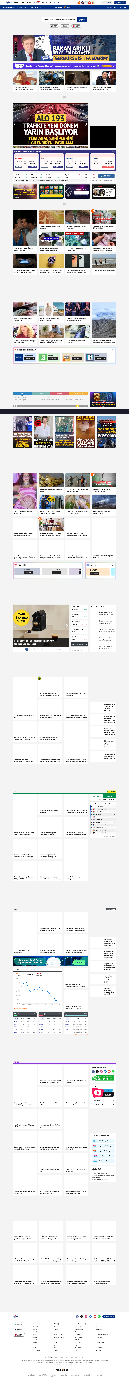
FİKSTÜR (109, 796)
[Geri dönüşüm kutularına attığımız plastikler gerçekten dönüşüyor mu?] (50, 684)
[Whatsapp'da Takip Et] (113, 1071)
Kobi (55, 1347)
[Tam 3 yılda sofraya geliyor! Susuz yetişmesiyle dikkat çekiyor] (49, 147)
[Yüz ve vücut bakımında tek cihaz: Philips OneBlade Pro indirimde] (51, 547)
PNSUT (15, 1027)
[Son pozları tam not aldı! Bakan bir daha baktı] (25, 1171)
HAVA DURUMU (58, 7)
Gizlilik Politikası (69, 1357)
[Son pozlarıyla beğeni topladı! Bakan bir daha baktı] (50, 1182)
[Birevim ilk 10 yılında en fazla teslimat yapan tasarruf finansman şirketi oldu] (78, 1227)
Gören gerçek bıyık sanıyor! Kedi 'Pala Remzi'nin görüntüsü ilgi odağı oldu (108, 746)
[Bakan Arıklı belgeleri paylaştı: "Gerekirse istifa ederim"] (64, 48)
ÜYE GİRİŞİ (108, 3)
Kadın (34, 1334)
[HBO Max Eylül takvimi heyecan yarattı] (25, 695)
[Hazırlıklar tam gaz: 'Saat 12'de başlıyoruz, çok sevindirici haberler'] (25, 728)
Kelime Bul (98, 1326)
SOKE (40, 1021)
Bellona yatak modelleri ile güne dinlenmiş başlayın (77, 1260)
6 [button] (42, 649)
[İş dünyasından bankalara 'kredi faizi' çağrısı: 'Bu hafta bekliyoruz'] (29, 147)
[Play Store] (19, 1324)
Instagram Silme (100, 1342)
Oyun (97, 1324)
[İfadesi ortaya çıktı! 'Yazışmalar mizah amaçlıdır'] (76, 1094)
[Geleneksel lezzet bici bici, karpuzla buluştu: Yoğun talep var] (25, 750)
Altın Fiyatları (78, 1337)
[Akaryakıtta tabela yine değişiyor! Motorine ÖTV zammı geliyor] (57, 147)
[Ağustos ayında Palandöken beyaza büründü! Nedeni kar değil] (104, 320)
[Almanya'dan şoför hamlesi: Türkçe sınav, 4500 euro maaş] (76, 919)
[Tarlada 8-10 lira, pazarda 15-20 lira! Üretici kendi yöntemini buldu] (64, 147)
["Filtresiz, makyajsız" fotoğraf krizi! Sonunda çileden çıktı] (50, 1138)
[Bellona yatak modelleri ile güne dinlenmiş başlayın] (78, 1250)
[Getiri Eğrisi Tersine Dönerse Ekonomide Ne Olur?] (104, 480)
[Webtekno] (75, 1375)
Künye (46, 1357)
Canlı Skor (112, 792)
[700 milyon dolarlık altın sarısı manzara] (51, 217)
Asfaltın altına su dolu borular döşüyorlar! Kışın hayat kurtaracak (109, 720)
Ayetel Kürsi (99, 1347)
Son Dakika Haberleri (38, 1324)
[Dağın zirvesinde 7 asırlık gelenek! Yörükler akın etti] (96, 756)
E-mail (55, 1342)
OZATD (67, 1032)
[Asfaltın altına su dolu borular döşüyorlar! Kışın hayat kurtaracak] (96, 719)
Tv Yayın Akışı (96, 1100)
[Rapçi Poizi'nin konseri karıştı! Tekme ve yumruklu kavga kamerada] (67, 147)
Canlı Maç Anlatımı (59, 1337)
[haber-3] (64, 432)
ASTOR (67, 1024)
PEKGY (41, 1024)
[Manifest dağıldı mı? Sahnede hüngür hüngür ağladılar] (25, 524)
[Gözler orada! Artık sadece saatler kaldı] (25, 930)
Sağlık (55, 1326)
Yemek (35, 1332)
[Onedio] (63, 1375)
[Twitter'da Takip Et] (97, 1071)
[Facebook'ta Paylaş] (101, 1178)
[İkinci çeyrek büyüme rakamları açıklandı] (77, 331)
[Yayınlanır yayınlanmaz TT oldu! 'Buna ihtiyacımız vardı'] (76, 1182)
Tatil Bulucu (99, 1332)
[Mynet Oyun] (51, 191)
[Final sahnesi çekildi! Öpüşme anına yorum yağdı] (25, 228)
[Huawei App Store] (19, 1335)
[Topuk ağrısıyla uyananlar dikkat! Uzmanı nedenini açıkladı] (51, 331)
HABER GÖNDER (114, 7)
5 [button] (38, 649)
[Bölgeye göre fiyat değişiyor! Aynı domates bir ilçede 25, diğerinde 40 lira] (50, 728)
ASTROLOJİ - (81, 189)
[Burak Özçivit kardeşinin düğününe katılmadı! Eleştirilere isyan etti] (74, 147)
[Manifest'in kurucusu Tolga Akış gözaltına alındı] (25, 1116)
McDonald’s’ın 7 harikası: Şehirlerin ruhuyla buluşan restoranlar (22, 1239)
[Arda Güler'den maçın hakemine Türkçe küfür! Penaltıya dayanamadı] (25, 868)
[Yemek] (90, 2)
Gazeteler (56, 1340)
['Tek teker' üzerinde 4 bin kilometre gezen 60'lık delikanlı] (77, 524)
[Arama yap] (99, 3)
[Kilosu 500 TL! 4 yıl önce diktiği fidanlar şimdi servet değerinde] (51, 1250)
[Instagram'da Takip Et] (101, 1071)
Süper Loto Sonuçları (105, 1151)
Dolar (41, 970)
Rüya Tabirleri (78, 1345)
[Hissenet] (97, 1375)
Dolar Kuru (77, 1340)
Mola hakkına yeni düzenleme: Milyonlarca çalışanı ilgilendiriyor (109, 980)
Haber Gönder (110, 1316)
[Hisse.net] (25, 191)
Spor (34, 1345)
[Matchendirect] (43, 1375)
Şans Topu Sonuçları (105, 1156)
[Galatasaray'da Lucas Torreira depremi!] (34, 147)
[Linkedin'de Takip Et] (105, 1071)
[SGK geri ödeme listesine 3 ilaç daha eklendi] (76, 684)
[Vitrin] (86, 2)
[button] (3, 3)
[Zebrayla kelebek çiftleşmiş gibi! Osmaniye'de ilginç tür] (96, 707)
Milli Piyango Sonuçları (106, 1141)
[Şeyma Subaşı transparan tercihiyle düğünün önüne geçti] (19, 147)
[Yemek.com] (87, 1375)
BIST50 (25, 970)
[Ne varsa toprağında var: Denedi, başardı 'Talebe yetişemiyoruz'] (51, 1272)
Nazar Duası (99, 1350)
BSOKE (41, 1029)
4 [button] (34, 649)
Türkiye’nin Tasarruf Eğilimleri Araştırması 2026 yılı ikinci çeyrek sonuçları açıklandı (104, 1261)
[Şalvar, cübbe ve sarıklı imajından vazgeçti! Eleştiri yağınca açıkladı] (25, 1138)
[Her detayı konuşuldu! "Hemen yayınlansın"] (77, 217)
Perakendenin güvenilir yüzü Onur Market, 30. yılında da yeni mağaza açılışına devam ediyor (24, 1283)
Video (35, 1347)
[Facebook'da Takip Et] (93, 1071)
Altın (58, 970)
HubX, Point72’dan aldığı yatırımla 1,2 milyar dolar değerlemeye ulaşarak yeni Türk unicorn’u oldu (51, 1240)
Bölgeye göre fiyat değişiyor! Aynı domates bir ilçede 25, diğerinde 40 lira (109, 967)
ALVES (41, 1027)
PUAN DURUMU (96, 796)
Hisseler (77, 1332)
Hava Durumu (78, 1347)
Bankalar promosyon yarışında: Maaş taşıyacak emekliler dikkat (109, 992)
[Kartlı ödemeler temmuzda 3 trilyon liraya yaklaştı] (104, 1272)
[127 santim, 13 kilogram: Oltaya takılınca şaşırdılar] (77, 480)
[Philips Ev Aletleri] (80, 2)
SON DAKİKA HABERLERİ (9, 7)
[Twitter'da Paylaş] (105, 1178)
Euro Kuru (77, 1342)
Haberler (35, 1326)
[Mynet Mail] (125, 7)
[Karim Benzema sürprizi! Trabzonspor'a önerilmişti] (77, 147)
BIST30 (33, 970)
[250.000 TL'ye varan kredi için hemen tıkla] (31, 147)
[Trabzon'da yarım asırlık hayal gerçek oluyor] (50, 124)
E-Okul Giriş (99, 1337)
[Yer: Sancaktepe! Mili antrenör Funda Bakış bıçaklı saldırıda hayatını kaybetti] (79, 147)
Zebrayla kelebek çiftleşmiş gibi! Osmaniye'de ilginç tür (109, 707)
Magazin (35, 1337)
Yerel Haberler (37, 1350)
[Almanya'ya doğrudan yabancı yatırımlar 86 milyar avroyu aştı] (77, 547)
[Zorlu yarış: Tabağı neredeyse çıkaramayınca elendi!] (77, 309)
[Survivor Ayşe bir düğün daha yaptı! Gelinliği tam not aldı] (25, 1083)
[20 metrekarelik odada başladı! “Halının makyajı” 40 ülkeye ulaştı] (39, 147)
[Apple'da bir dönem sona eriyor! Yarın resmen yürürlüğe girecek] (82, 147)
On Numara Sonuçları (105, 1161)
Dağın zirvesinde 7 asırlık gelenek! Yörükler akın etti (109, 756)
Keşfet (76, 1350)
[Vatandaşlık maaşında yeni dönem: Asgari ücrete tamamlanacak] (36, 147)
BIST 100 (19, 973)
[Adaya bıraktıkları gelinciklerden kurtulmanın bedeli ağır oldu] (87, 147)
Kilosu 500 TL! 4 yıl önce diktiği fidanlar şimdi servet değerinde (51, 1260)
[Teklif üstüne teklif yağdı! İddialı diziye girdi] (76, 1127)
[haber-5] (106, 432)
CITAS (41, 1032)
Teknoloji (56, 1324)
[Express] (93, 2)
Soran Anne (99, 1329)
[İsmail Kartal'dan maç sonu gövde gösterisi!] (76, 857)
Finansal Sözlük (79, 1329)
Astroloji (56, 1329)
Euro (50, 970)
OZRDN (15, 1024)
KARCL (15, 1032)
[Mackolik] (32, 1375)
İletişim (51, 1357)
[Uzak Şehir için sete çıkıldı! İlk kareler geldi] (76, 1160)
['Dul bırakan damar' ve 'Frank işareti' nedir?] (41, 147)
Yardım (56, 1357)
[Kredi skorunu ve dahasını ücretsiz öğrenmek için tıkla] (52, 147)
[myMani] (36, 2)
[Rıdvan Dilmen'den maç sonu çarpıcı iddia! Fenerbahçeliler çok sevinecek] (50, 868)
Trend (35, 1340)
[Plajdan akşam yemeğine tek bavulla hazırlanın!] (51, 309)
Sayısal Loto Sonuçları (106, 1146)
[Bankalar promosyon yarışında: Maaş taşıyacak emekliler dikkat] (96, 991)
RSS (83, 1357)
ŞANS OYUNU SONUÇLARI (100, 1136)
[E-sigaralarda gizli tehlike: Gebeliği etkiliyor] (104, 502)
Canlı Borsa (112, 909)
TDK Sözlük (99, 1345)
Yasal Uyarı (77, 1357)
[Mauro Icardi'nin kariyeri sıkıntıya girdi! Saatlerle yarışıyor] (16, 147)
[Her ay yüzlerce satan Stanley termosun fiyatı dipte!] (51, 502)
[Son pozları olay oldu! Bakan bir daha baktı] (76, 1071)
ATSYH (15, 1029)
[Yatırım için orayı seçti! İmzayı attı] (50, 1160)
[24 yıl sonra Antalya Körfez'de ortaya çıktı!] (77, 239)
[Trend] (83, 2)
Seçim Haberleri (58, 1334)
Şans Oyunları (57, 1345)
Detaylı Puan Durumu (109, 836)
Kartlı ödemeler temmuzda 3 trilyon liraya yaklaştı (103, 1282)
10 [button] (59, 649)
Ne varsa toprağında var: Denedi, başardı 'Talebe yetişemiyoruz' (51, 1282)
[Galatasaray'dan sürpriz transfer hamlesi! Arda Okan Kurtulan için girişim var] (59, 147)
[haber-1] (22, 432)
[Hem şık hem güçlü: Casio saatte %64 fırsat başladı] (50, 706)
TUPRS (67, 1029)
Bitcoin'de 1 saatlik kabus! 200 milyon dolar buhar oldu (109, 942)
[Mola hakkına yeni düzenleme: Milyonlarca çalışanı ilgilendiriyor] (96, 979)
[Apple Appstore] (19, 1329)
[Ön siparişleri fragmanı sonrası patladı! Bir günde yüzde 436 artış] (26, 147)
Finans (35, 1329)
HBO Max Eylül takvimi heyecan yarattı (27, 7)
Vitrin (55, 1332)
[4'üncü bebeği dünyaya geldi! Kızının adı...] (25, 491)
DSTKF (67, 1021)
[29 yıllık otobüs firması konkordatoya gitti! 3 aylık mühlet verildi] (69, 147)
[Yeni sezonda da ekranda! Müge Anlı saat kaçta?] (25, 331)
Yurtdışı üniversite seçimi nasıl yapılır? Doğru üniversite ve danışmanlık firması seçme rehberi (77, 1284)
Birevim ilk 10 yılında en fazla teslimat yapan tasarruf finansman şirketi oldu (76, 1239)
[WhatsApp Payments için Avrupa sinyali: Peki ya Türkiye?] (25, 1250)
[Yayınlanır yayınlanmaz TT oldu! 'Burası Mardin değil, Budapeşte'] (76, 739)
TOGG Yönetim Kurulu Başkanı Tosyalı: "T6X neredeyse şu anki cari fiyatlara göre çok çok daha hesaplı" (109, 957)
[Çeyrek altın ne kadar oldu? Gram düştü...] (51, 480)
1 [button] (22, 649)
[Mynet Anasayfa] (9, 2)
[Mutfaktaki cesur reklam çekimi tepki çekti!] (104, 535)
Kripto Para (78, 1334)
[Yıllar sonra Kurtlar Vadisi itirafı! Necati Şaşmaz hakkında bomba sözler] (50, 1071)
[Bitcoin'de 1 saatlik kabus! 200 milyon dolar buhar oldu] (62, 147)
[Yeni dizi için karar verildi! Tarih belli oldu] (50, 1094)
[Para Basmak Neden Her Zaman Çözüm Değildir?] (104, 217)
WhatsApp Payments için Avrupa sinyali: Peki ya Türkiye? (24, 1260)
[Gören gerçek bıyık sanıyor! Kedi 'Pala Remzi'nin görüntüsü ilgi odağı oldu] (96, 744)
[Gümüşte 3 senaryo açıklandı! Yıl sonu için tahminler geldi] (54, 147)
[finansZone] (103, 400)
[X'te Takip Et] (81, 1316)
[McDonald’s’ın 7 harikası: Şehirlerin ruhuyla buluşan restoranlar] (25, 1227)
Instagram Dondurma (101, 1340)
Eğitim (35, 1342)
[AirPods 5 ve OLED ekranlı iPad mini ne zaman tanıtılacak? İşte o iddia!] (50, 750)
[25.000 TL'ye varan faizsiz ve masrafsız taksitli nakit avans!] (104, 239)
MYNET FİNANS (23, 180)
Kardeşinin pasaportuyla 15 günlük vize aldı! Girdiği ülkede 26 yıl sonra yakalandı (109, 733)
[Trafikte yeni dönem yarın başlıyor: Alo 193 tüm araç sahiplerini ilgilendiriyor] (21, 147)
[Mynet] (53, 1375)
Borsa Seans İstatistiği (80, 1324)
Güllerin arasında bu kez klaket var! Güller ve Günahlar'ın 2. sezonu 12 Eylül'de (103, 1239)
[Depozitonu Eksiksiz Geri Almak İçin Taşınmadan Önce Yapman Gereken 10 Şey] (51, 524)
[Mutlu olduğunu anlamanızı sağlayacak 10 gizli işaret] (51, 239)
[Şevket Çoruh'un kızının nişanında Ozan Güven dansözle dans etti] (46, 147)
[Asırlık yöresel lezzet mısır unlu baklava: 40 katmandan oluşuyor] (76, 706)
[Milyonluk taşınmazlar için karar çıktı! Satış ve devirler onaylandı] (25, 547)
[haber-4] (85, 432)
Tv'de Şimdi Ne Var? (98, 1104)
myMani (56, 1350)
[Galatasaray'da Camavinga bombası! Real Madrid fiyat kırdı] (76, 823)
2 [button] (26, 649)
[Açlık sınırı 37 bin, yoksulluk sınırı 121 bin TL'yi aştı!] (77, 502)
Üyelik (61, 1357)
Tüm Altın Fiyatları (78, 644)
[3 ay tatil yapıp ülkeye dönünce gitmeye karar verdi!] (50, 1116)
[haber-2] (43, 432)
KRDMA (15, 1021)
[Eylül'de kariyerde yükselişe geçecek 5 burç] (25, 309)
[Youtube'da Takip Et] (109, 1071)
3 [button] (30, 649)
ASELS (67, 1027)
